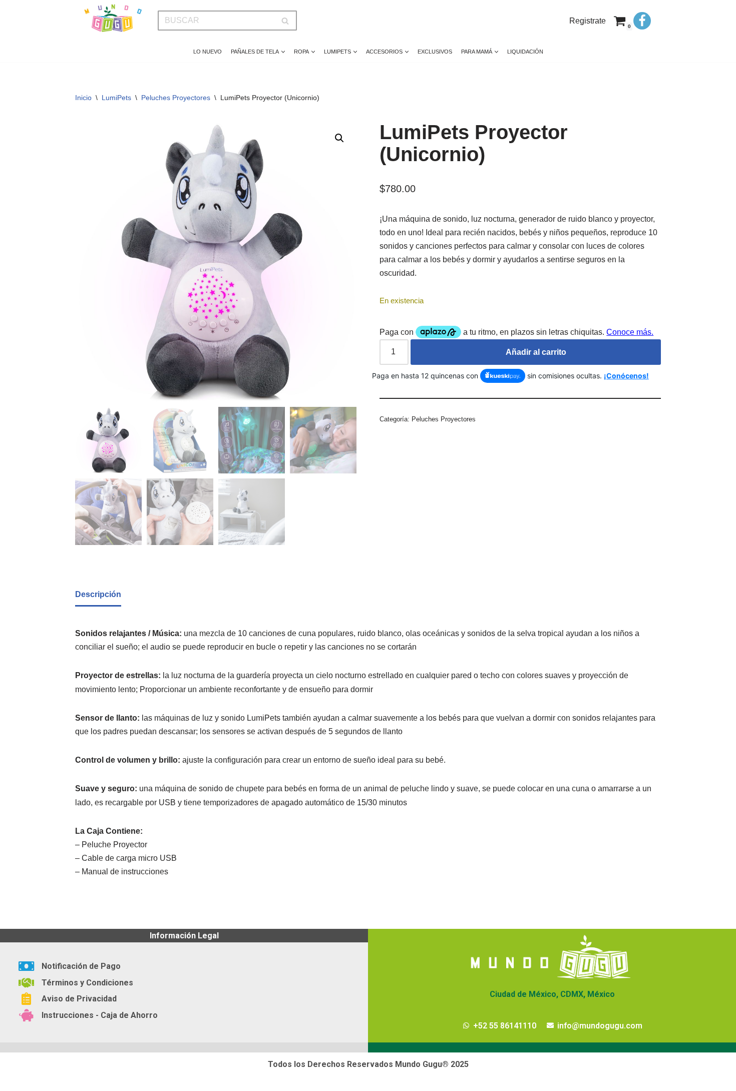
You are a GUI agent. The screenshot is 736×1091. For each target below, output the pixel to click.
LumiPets (116, 98)
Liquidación (525, 52)
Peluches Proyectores (175, 98)
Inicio (83, 98)
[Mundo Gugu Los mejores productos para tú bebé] (113, 18)
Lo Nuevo (207, 52)
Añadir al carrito (536, 352)
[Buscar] (285, 21)
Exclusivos (435, 52)
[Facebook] (642, 21)
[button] (283, 52)
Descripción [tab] (98, 594)
